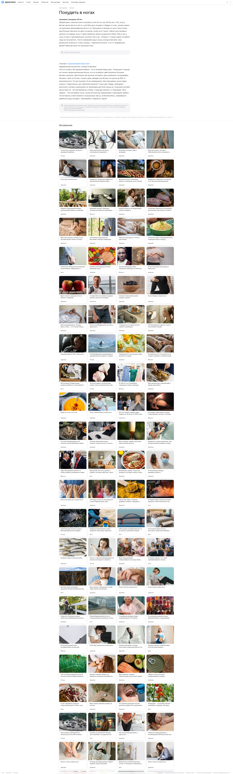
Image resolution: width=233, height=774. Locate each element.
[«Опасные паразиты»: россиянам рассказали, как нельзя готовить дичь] (160, 202)
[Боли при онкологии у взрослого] (102, 639)
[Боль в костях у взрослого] (131, 581)
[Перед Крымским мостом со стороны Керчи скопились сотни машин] (102, 610)
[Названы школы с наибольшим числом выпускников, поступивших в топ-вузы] (160, 639)
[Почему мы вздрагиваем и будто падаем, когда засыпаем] (102, 755)
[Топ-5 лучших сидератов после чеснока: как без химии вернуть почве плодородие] (72, 668)
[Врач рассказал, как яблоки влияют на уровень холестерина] (131, 173)
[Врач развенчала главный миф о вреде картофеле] (160, 377)
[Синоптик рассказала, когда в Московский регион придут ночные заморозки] (72, 522)
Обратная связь (190, 772)
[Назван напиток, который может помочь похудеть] (131, 202)
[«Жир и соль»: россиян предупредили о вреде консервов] (160, 668)
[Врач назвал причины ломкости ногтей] (102, 697)
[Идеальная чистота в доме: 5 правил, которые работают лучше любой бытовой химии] (102, 464)
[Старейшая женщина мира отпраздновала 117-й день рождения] (131, 610)
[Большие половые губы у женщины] (131, 144)
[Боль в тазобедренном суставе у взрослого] (102, 318)
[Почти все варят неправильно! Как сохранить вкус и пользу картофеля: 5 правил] (160, 231)
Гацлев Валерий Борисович (78, 64)
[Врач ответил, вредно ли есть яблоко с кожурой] (72, 289)
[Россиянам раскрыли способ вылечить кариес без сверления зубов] (131, 697)
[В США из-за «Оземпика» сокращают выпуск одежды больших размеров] (131, 377)
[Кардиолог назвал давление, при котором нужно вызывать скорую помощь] (160, 435)
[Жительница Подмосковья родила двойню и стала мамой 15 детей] (72, 377)
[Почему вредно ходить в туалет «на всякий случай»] (160, 318)
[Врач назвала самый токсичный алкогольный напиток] (131, 435)
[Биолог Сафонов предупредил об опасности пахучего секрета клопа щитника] (102, 551)
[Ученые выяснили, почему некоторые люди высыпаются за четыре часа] (131, 639)
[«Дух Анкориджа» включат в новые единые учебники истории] (72, 464)
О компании (8, 772)
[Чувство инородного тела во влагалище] (131, 231)
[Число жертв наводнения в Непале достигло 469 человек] (72, 726)
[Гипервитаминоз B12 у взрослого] (72, 348)
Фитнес (72, 7)
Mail (3, 772)
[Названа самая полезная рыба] (72, 551)
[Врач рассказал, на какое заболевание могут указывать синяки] (160, 144)
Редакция (160, 772)
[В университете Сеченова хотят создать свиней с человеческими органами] (160, 348)
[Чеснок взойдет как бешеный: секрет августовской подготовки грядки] (102, 377)
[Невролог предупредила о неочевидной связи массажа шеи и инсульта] (160, 726)
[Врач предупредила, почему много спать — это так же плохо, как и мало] (72, 318)
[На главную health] (10, 2)
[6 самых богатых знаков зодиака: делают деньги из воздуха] (102, 289)
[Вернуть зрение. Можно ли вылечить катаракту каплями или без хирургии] (102, 668)
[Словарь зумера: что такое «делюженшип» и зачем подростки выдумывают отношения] (160, 551)
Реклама (15, 772)
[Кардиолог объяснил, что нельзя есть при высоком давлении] (160, 173)
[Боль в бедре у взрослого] (160, 289)
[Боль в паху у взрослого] (160, 581)
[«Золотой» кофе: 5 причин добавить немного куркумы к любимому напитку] (131, 493)
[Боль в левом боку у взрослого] (102, 406)
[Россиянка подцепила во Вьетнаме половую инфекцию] (102, 231)
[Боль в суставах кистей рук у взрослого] (160, 260)
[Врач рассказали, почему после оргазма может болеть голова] (72, 231)
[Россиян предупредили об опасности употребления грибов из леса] (72, 435)
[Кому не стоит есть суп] (72, 406)
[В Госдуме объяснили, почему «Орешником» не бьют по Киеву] (160, 406)
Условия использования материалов (174, 772)
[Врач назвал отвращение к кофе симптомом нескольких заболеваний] (102, 581)
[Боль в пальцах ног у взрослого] (72, 493)
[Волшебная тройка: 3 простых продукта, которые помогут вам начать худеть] (131, 464)
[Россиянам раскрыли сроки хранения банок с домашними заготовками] (160, 610)
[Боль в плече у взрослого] (160, 755)
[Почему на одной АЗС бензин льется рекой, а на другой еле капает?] (102, 726)
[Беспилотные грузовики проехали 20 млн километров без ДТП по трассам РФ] (72, 581)
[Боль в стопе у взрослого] (72, 755)
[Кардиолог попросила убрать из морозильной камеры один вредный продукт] (102, 173)
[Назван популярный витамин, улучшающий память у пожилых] (72, 202)
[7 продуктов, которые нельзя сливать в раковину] (131, 318)
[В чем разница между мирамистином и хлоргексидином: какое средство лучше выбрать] (160, 464)
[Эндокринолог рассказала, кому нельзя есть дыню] (131, 348)
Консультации (63, 7)
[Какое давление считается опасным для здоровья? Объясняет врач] (102, 144)
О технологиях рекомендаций (204, 772)
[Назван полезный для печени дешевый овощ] (102, 260)
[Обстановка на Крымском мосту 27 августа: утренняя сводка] (131, 522)
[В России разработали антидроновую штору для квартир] (72, 639)
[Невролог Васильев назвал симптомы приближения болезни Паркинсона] (72, 610)
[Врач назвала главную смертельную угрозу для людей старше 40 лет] (131, 668)
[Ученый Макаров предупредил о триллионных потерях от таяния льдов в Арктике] (102, 348)
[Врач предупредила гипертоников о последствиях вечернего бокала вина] (131, 551)
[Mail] (2, 2)
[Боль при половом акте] (72, 173)
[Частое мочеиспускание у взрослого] (131, 726)
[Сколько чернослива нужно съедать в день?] (131, 289)
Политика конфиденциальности (221, 772)
